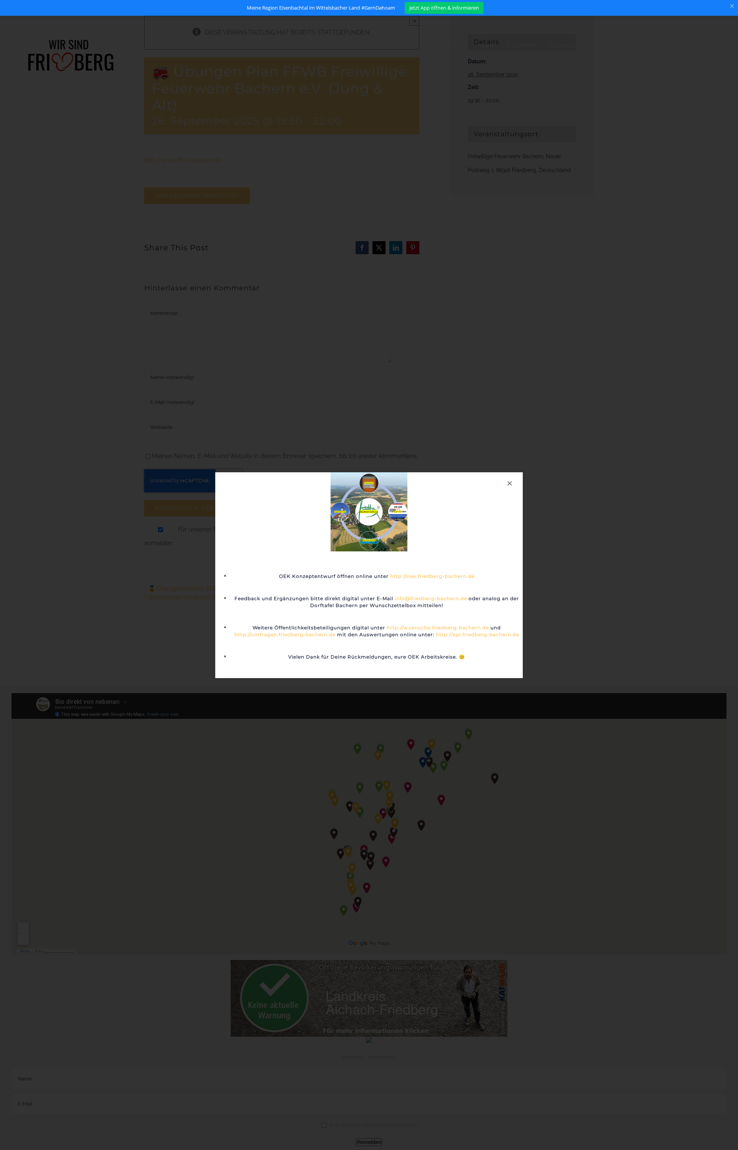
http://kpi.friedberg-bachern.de (477, 634)
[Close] (509, 483)
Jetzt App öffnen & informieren (444, 7)
